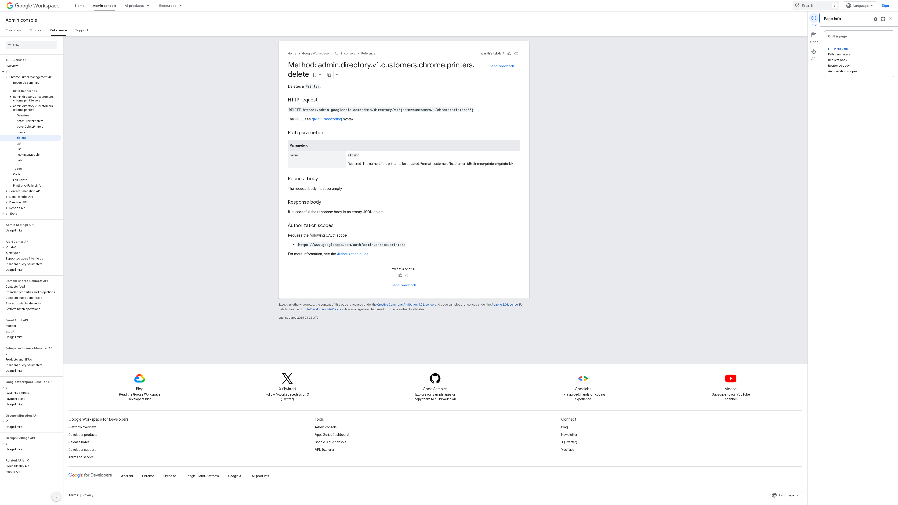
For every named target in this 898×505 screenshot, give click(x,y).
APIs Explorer (324, 449)
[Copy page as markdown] (329, 75)
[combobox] (816, 5)
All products (134, 6)
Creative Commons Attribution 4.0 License (405, 304)
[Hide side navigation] (56, 496)
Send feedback (502, 66)
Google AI (235, 476)
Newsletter (569, 434)
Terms (73, 495)
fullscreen (883, 19)
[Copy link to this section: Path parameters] (329, 133)
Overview (13, 30)
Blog (564, 427)
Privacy (88, 495)
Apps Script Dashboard (332, 434)
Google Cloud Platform (202, 476)
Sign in (887, 5)
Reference (58, 30)
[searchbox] (31, 45)
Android (127, 476)
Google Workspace (315, 53)
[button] (30, 71)
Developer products (83, 434)
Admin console (104, 6)
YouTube (568, 449)
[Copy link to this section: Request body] (322, 179)
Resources (167, 6)
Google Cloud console (330, 442)
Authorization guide (353, 254)
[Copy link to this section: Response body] (325, 202)
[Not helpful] (516, 53)
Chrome (148, 476)
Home (79, 6)
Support (81, 30)
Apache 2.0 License (504, 304)
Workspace (46, 6)
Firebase (169, 476)
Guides (35, 30)
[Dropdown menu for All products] (149, 5)
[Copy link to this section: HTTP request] (322, 100)
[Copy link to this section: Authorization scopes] (338, 226)
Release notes (79, 442)
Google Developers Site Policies (321, 309)
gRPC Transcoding (327, 119)
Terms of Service (81, 457)
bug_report (875, 19)
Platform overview (82, 427)
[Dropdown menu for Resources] (182, 5)
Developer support (82, 449)
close (890, 19)
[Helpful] (509, 53)
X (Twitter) (569, 442)
